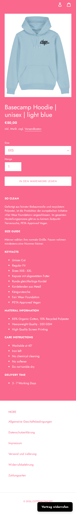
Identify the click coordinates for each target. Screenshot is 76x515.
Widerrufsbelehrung (21, 464)
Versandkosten (33, 129)
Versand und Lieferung (22, 454)
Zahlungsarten (17, 475)
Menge (8, 159)
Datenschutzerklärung (21, 432)
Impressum (15, 443)
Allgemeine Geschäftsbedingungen (30, 421)
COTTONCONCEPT (43, 501)
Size (7, 143)
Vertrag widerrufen (55, 507)
